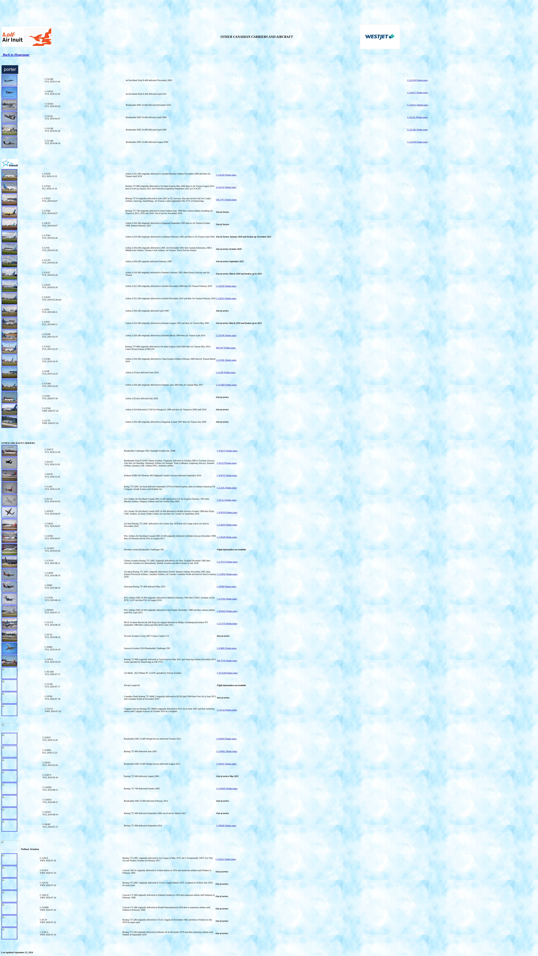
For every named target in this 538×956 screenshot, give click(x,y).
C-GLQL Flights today (417, 117)
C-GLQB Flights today (417, 142)
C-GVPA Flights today (227, 599)
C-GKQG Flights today (417, 105)
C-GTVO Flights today (227, 562)
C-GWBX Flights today (227, 788)
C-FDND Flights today (227, 611)
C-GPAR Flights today (227, 537)
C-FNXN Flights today (227, 512)
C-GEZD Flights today (226, 175)
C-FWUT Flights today (227, 451)
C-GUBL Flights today (226, 360)
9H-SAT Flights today (226, 348)
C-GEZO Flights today (226, 298)
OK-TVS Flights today (227, 660)
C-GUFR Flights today (226, 335)
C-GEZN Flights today (226, 286)
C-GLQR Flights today (417, 80)
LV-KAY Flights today (226, 187)
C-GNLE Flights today (226, 859)
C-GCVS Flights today (227, 623)
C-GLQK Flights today (417, 129)
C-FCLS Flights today (227, 500)
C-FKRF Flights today (226, 825)
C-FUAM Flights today (227, 673)
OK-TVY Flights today (226, 199)
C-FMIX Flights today (227, 648)
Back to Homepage (15, 55)
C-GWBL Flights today (226, 751)
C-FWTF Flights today (227, 475)
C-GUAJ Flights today (227, 710)
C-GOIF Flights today (226, 372)
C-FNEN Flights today (226, 739)
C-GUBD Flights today (226, 385)
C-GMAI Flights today (227, 525)
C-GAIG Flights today (227, 488)
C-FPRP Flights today (226, 586)
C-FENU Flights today (226, 764)
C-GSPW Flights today (227, 574)
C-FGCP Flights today (227, 463)
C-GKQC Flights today (417, 92)
